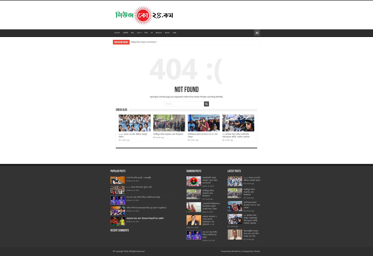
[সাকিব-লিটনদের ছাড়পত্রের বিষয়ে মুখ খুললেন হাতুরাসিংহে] (117, 210)
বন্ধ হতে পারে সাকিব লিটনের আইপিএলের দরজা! (143, 197)
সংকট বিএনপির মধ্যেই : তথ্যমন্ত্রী (138, 177)
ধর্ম (152, 33)
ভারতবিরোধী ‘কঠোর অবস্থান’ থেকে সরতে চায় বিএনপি (210, 180)
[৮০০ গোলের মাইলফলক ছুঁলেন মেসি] (117, 190)
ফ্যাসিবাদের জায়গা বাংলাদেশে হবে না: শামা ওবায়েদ (252, 205)
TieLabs (257, 251)
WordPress (236, 251)
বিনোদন (167, 33)
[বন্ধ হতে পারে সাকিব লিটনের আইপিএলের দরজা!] (117, 200)
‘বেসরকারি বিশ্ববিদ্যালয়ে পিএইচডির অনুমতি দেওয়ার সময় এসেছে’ (211, 206)
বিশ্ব (132, 33)
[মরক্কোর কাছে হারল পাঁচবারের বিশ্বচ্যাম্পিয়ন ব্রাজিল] (117, 221)
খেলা (138, 33)
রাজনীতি (125, 33)
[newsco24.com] (144, 14)
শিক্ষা (146, 33)
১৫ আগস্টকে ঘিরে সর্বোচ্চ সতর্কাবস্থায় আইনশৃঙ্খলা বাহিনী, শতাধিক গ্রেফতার (235, 135)
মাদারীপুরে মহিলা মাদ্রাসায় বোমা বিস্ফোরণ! (143, 42)
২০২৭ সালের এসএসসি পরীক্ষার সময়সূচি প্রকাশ (252, 179)
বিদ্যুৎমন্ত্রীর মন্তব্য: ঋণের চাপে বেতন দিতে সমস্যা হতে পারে (251, 233)
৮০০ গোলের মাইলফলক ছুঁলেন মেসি (139, 187)
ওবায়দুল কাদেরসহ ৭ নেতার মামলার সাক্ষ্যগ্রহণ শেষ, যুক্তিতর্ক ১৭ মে (210, 220)
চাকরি (174, 33)
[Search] (206, 103)
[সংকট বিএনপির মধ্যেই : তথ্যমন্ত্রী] (117, 180)
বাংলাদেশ (117, 33)
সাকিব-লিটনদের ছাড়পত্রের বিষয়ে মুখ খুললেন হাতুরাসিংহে (146, 207)
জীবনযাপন (159, 33)
